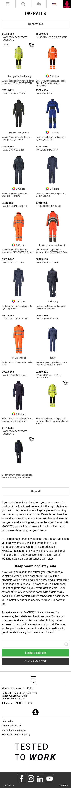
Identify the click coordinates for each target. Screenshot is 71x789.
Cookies (64, 785)
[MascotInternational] (49, 778)
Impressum (8, 785)
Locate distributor (35, 652)
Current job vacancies (14, 730)
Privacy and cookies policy (16, 734)
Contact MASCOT (35, 661)
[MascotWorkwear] (21, 778)
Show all (35, 491)
